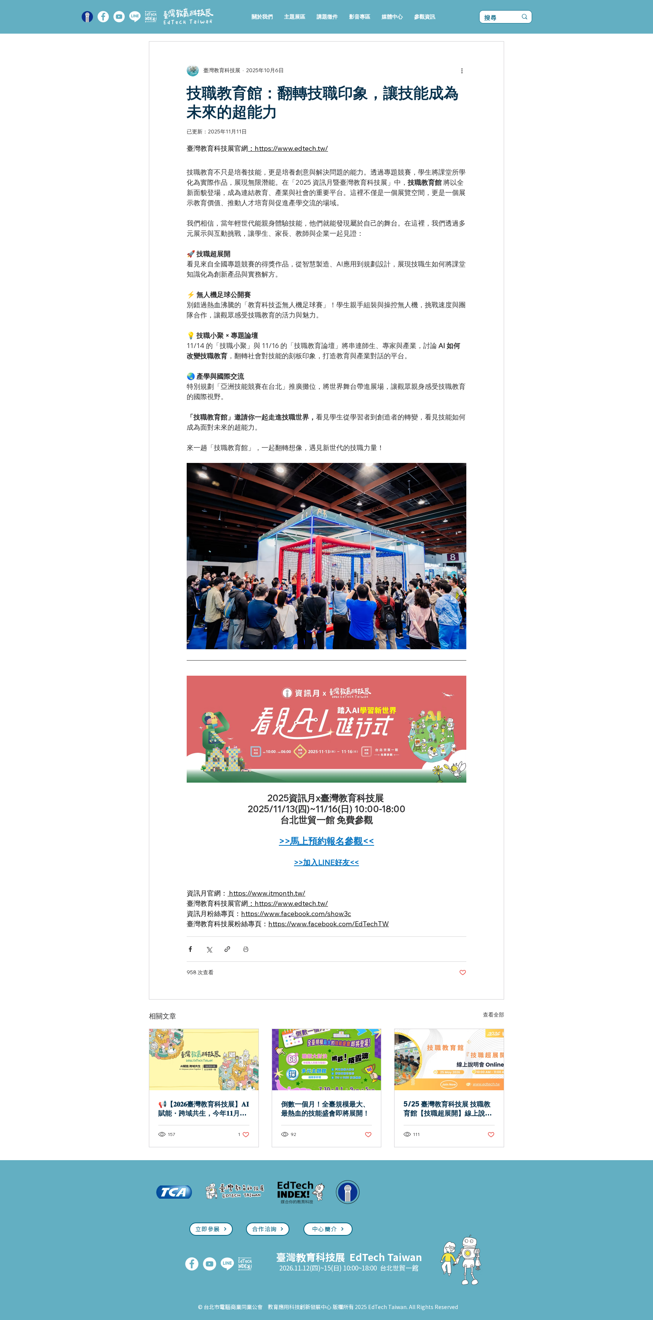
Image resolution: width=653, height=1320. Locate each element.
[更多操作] (461, 70)
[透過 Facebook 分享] (190, 949)
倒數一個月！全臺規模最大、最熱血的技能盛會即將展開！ (325, 1108)
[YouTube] (119, 16)
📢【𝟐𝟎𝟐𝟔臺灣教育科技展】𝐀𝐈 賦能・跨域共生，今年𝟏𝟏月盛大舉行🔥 (203, 1109)
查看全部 (493, 1014)
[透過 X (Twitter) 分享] (208, 949)
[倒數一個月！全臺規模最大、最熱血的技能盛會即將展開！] (326, 1059)
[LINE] (135, 16)
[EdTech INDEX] (150, 16)
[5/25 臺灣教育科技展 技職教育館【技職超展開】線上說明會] (449, 1059)
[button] (295, 16)
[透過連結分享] (227, 949)
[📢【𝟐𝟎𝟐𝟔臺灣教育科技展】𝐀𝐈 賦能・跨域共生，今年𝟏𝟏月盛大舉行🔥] (203, 1059)
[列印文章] (245, 949)
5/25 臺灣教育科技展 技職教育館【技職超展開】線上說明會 (448, 1109)
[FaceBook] (103, 16)
